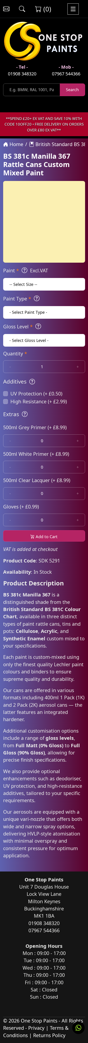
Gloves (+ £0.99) (21, 506)
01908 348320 (22, 74)
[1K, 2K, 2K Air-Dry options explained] (24, 270)
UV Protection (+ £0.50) (36, 393)
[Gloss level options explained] (38, 326)
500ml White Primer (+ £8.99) (36, 454)
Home (15, 144)
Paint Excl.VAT (25, 270)
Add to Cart (46, 536)
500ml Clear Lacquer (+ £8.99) (36, 480)
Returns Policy (49, 1035)
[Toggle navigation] (73, 9)
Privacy (36, 1028)
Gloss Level (18, 326)
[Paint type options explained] (36, 298)
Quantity (15, 353)
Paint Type (17, 298)
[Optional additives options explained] (32, 381)
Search (72, 89)
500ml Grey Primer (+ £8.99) (35, 427)
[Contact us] (6, 9)
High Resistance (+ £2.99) (38, 401)
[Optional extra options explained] (25, 414)
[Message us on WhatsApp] (78, 1028)
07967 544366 (66, 74)
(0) (46, 9)
